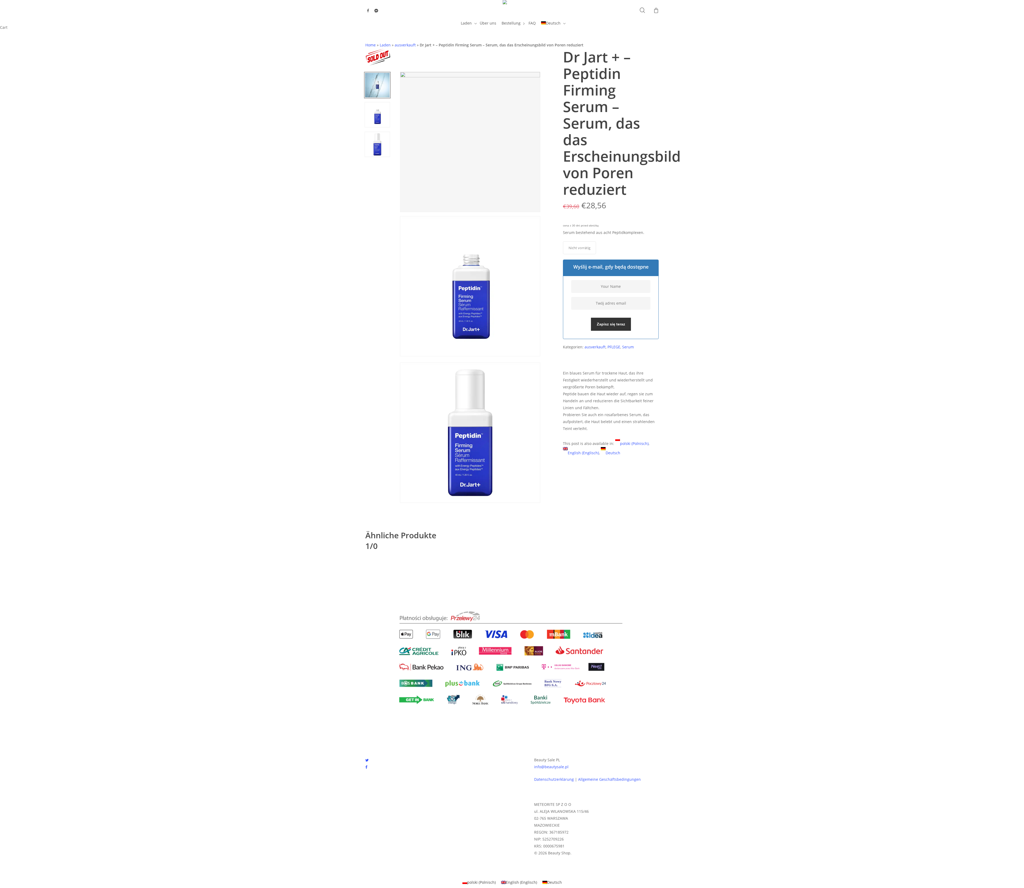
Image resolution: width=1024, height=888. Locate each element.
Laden (385, 44)
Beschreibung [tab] (579, 360)
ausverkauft (405, 44)
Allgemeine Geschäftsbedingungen (609, 779)
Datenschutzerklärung (554, 779)
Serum (628, 346)
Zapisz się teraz (611, 324)
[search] (642, 10)
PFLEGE (613, 346)
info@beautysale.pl (551, 766)
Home (370, 44)
